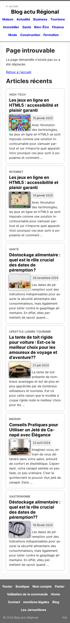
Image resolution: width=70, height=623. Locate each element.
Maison (7, 19)
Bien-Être (41, 27)
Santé (26, 27)
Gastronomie (19, 496)
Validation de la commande (27, 594)
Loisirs (30, 331)
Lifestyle (16, 331)
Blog (55, 602)
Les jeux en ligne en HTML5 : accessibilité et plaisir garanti (33, 105)
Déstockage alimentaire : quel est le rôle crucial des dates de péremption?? (34, 509)
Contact (14, 602)
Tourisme (57, 19)
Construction (30, 35)
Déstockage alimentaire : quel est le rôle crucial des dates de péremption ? (34, 262)
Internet (16, 171)
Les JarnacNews (33, 610)
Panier (60, 586)
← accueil (12, 6)
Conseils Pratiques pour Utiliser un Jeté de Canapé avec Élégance (33, 429)
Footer (7, 586)
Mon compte (42, 586)
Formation (51, 35)
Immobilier (11, 27)
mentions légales (36, 602)
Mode (12, 35)
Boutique (22, 586)
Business (40, 19)
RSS (64, 617)
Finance (58, 27)
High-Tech (17, 94)
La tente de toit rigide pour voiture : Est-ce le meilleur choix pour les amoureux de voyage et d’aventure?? (33, 347)
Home (55, 594)
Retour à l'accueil (18, 72)
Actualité (23, 19)
